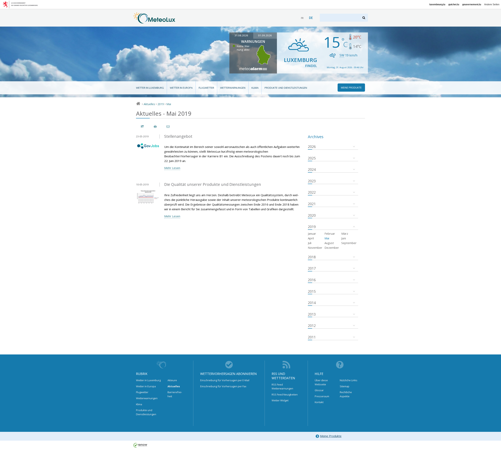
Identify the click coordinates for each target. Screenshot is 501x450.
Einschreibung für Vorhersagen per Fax (223, 386)
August (329, 243)
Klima (255, 87)
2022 (312, 192)
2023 (312, 181)
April (311, 238)
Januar (312, 233)
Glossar (319, 390)
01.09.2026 (265, 35)
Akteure (172, 380)
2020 (312, 215)
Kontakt (319, 402)
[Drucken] (155, 126)
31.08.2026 (241, 35)
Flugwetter (206, 87)
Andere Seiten (491, 4)
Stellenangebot (178, 136)
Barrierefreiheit (175, 394)
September (349, 243)
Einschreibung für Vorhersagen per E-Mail (224, 380)
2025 (312, 158)
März (344, 233)
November (315, 248)
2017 (312, 268)
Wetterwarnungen (232, 87)
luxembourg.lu (437, 4)
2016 (312, 279)
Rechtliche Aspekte (346, 394)
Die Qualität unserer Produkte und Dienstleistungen (212, 184)
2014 (312, 302)
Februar (329, 233)
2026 (312, 146)
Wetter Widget (280, 400)
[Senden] (168, 126)
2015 (312, 291)
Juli (309, 243)
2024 (312, 169)
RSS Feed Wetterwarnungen (282, 386)
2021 (312, 203)
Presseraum (322, 396)
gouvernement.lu (471, 4)
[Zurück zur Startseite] (154, 21)
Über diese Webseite (321, 382)
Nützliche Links (348, 380)
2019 (161, 104)
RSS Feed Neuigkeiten (285, 394)
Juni (343, 238)
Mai (168, 104)
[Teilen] (142, 126)
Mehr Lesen (172, 168)
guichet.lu (453, 4)
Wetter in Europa (181, 87)
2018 (312, 257)
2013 (312, 314)
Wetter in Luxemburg (150, 87)
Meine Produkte (331, 436)
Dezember (331, 248)
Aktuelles (149, 104)
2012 (312, 325)
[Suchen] (364, 18)
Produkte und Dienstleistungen (286, 87)
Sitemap (344, 386)
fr (302, 18)
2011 (312, 337)
